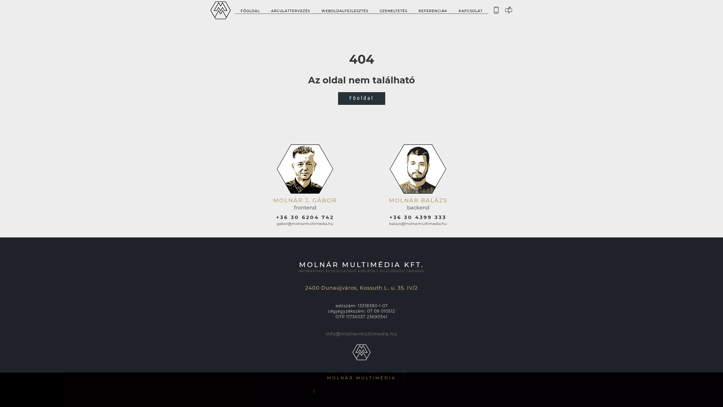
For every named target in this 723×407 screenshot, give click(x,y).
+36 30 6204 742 (305, 217)
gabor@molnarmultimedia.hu (305, 223)
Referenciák (433, 11)
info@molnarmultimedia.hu (361, 334)
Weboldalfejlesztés (344, 11)
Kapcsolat (471, 11)
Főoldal (250, 11)
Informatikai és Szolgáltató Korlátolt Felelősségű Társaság (361, 271)
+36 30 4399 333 (418, 217)
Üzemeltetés (393, 11)
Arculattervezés (290, 11)
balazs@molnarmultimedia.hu (418, 223)
